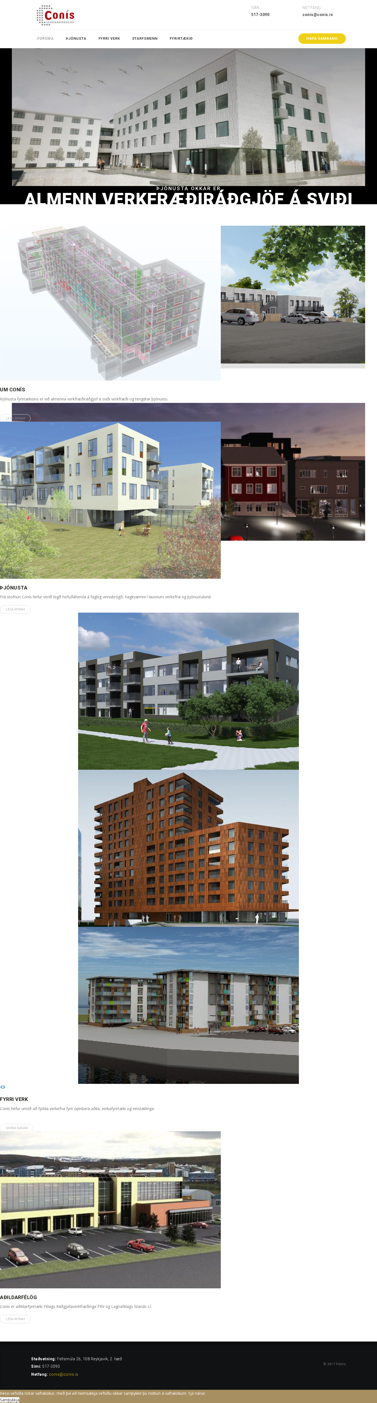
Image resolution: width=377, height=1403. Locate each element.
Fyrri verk (109, 38)
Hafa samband (322, 38)
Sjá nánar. (197, 1393)
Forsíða (45, 38)
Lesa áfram (15, 418)
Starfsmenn (145, 38)
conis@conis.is (63, 1374)
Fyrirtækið (181, 38)
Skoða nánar (17, 1128)
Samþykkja (9, 1399)
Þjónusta (76, 38)
